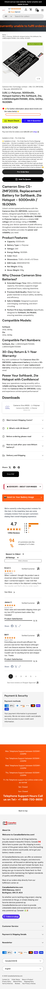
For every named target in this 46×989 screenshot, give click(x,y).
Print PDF (10, 474)
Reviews (17, 983)
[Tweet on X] (10, 467)
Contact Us (5, 979)
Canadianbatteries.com (14, 976)
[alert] (23, 486)
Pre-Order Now (23, 172)
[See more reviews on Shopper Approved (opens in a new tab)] (19, 626)
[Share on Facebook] (14, 467)
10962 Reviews (15, 533)
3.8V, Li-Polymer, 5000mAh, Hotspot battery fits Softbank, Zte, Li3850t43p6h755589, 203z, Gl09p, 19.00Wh (21, 37)
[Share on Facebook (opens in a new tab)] (12, 626)
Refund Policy (17, 981)
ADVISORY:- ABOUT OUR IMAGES (22, 486)
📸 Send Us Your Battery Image (19, 497)
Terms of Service (7, 983)
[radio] (33, 524)
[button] (30, 9)
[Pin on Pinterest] (19, 467)
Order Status (16, 979)
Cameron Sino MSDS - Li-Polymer (26, 405)
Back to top (23, 811)
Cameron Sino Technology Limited (14, 87)
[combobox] (23, 16)
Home (4, 35)
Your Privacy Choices (29, 983)
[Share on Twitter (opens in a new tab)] (16, 626)
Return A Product (27, 979)
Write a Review (23, 561)
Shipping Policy (29, 981)
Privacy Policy (6, 981)
